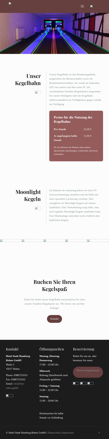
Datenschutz (54, 432)
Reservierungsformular (88, 372)
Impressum (68, 432)
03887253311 (21, 375)
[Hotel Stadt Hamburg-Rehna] (17, 6)
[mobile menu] (82, 6)
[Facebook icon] (99, 433)
